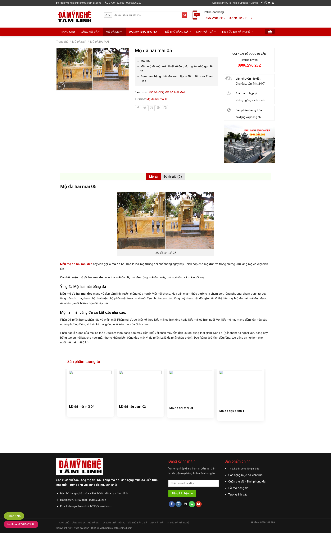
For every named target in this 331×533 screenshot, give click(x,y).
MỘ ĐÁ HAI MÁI (99, 41)
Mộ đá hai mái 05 (157, 99)
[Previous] (67, 408)
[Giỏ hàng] (270, 31)
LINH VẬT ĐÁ (204, 31)
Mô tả (153, 176)
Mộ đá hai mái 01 (181, 408)
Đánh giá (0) (173, 176)
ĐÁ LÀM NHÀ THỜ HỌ (143, 31)
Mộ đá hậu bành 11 (232, 411)
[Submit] (184, 15)
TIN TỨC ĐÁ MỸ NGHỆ (236, 31)
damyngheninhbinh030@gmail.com (89, 506)
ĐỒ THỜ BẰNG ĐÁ (176, 31)
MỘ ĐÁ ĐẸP (113, 31)
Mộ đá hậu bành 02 (132, 406)
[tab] (153, 176)
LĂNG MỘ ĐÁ (89, 31)
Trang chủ (62, 41)
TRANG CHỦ (67, 31)
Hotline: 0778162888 (21, 524)
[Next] (263, 408)
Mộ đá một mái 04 (81, 406)
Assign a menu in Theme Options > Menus (235, 2)
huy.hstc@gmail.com (120, 527)
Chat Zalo (14, 516)
